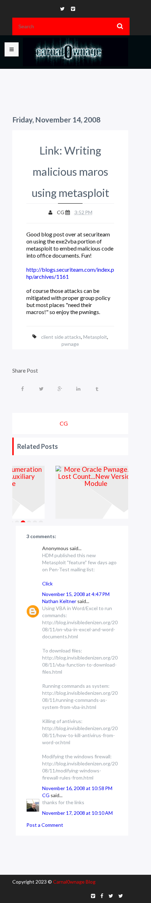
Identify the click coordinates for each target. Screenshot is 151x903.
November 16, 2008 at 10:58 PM (77, 788)
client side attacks (61, 337)
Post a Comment (44, 825)
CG (46, 795)
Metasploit (95, 337)
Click (47, 583)
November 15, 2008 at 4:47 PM (76, 594)
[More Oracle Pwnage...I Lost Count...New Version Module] (96, 492)
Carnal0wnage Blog (74, 882)
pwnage (70, 344)
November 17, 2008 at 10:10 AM (77, 813)
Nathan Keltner (59, 601)
